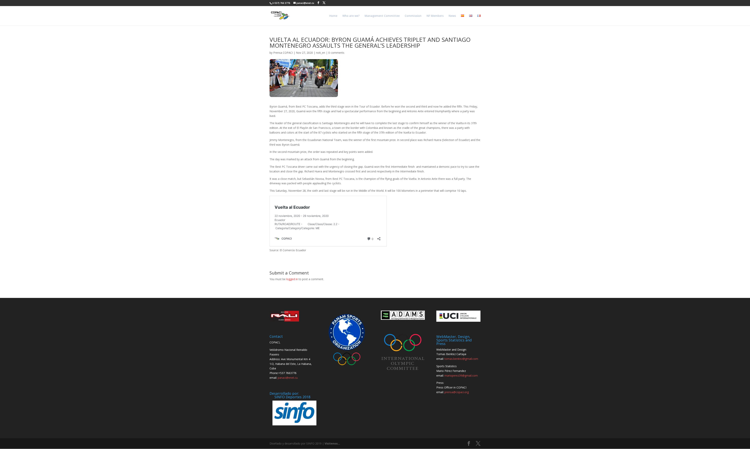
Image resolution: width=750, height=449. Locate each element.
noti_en (320, 52)
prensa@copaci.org (457, 392)
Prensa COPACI (283, 52)
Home (333, 16)
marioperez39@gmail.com (461, 375)
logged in (292, 279)
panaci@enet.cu (288, 378)
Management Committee (382, 16)
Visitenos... (332, 443)
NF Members (435, 16)
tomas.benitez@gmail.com (461, 359)
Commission (413, 16)
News (452, 16)
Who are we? (351, 16)
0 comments (336, 52)
